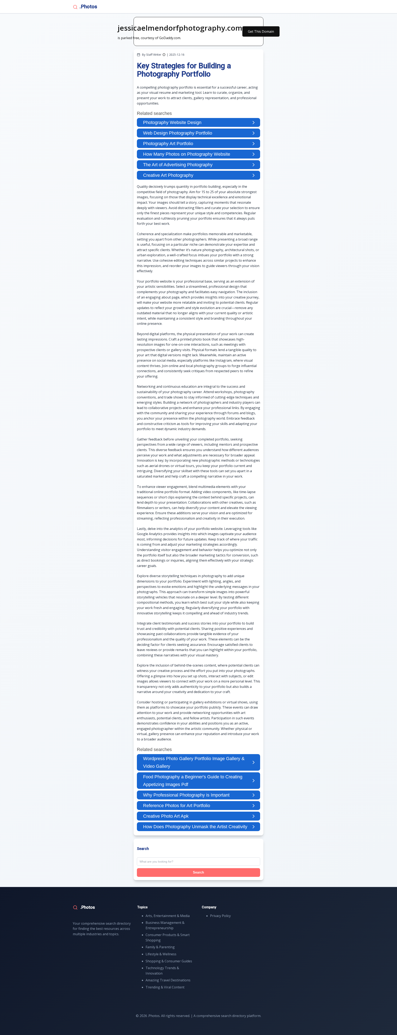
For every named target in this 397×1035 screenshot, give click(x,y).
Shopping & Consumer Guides (169, 961)
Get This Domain (261, 31)
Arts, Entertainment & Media (168, 915)
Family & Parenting (160, 947)
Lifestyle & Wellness (161, 954)
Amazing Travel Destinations (168, 980)
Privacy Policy (220, 915)
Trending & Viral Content (165, 987)
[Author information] (164, 54)
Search (198, 872)
